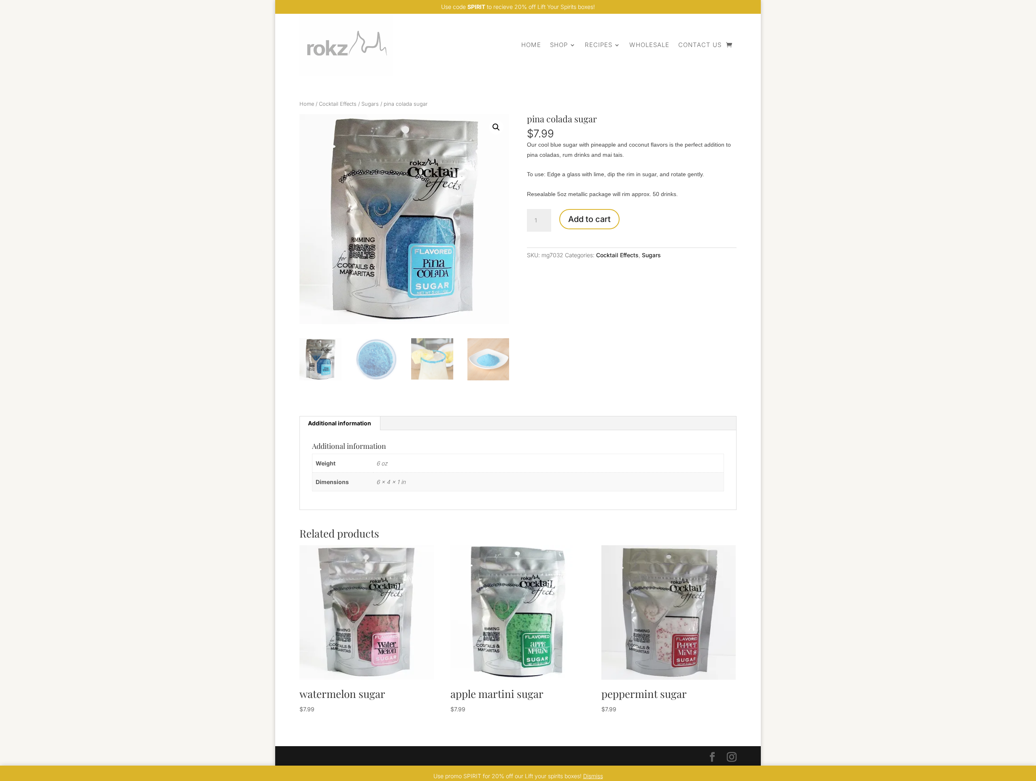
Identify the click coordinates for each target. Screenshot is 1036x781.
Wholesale (649, 45)
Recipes (598, 45)
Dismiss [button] (593, 775)
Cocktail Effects (338, 104)
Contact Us (700, 45)
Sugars (370, 104)
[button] (496, 127)
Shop (559, 45)
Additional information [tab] (339, 423)
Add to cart (589, 219)
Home (531, 45)
